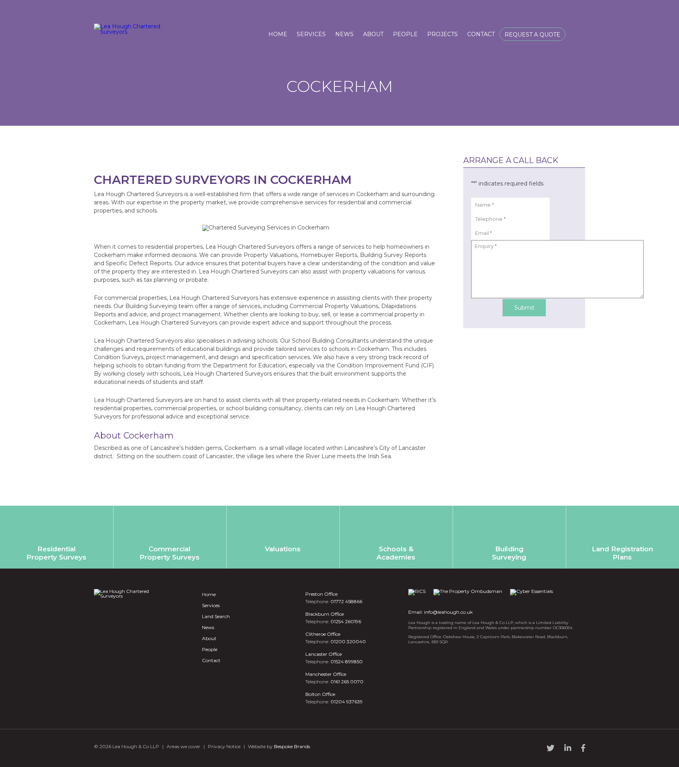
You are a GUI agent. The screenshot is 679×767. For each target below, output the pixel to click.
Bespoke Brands (292, 746)
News (208, 627)
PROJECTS (442, 34)
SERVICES (311, 34)
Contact (211, 660)
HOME (277, 34)
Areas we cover (183, 746)
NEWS (344, 34)
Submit (524, 307)
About (209, 638)
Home (209, 594)
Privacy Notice (224, 746)
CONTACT (481, 34)
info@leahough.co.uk (448, 612)
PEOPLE (405, 34)
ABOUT (373, 34)
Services (211, 605)
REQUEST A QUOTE (532, 34)
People (209, 649)
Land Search (216, 616)
